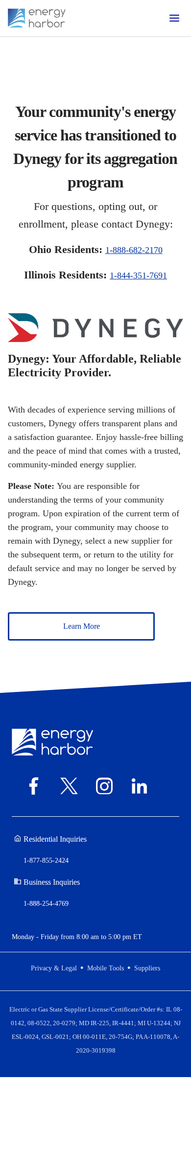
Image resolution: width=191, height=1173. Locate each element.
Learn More (81, 626)
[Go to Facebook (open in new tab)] (36, 786)
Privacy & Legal (54, 968)
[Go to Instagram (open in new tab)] (107, 786)
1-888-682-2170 (134, 250)
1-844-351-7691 (138, 275)
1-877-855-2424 (46, 860)
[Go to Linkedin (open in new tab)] (142, 786)
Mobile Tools (105, 968)
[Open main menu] (174, 18)
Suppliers (147, 968)
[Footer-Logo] (53, 741)
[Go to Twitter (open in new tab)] (72, 786)
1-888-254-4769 (46, 903)
